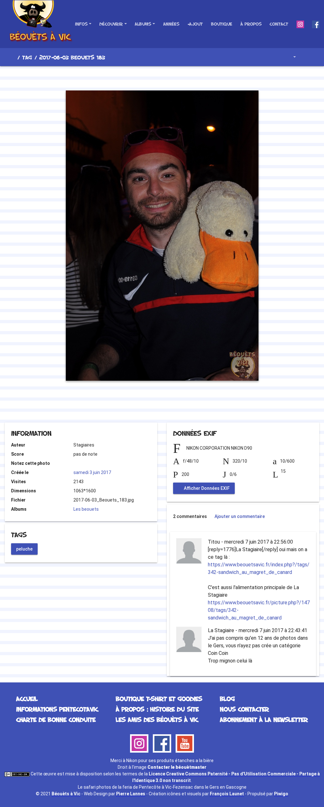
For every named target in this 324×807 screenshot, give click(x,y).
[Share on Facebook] (151, 405)
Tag (27, 57)
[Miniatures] (162, 77)
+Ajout (195, 24)
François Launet (227, 793)
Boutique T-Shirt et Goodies (159, 698)
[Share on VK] (175, 405)
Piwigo (281, 793)
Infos (81, 24)
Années (171, 24)
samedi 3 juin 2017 (92, 472)
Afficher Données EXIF (206, 488)
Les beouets (86, 509)
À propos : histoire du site (157, 709)
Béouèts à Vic (66, 793)
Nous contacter (244, 709)
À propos (251, 24)
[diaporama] (307, 57)
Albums (143, 24)
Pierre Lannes (130, 793)
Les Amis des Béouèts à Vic (157, 719)
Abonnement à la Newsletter (264, 719)
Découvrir (111, 24)
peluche (24, 548)
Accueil (12, 57)
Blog (227, 698)
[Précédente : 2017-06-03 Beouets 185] (140, 77)
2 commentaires (190, 516)
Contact (279, 24)
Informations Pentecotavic (57, 709)
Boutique (221, 24)
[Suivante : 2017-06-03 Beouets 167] (183, 77)
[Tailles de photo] (290, 57)
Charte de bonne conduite (56, 719)
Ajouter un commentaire (240, 516)
